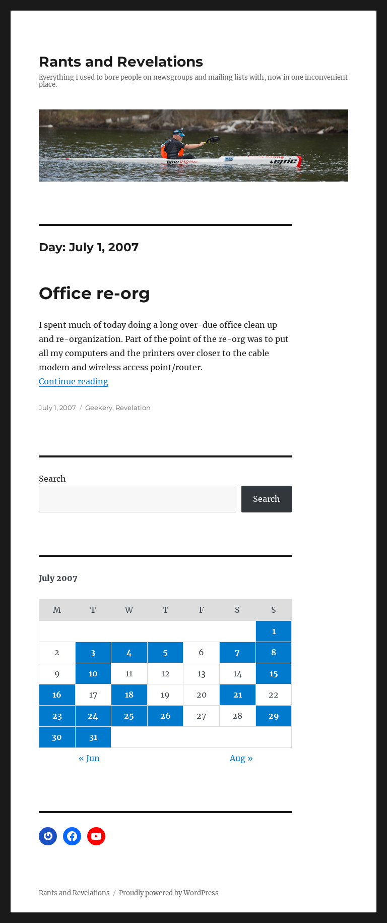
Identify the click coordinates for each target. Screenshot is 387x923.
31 (93, 737)
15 (274, 673)
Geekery (98, 407)
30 (57, 737)
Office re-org (94, 293)
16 (56, 694)
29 (274, 716)
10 (93, 673)
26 (165, 716)
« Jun (89, 758)
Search (52, 479)
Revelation (133, 407)
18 (129, 694)
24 (93, 716)
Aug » (241, 758)
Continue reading (73, 381)
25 (129, 716)
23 (57, 716)
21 (237, 694)
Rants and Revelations (121, 61)
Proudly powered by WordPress (169, 893)
